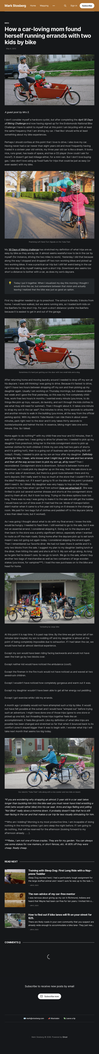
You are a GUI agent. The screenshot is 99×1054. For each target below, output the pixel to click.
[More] (54, 6)
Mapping (44, 5)
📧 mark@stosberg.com (34, 1018)
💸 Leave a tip (69, 1018)
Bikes (7, 23)
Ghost (65, 1037)
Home (33, 5)
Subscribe (87, 5)
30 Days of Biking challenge (24, 249)
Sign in (74, 5)
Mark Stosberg (15, 5)
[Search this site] (65, 6)
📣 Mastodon (53, 1018)
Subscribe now (51, 996)
